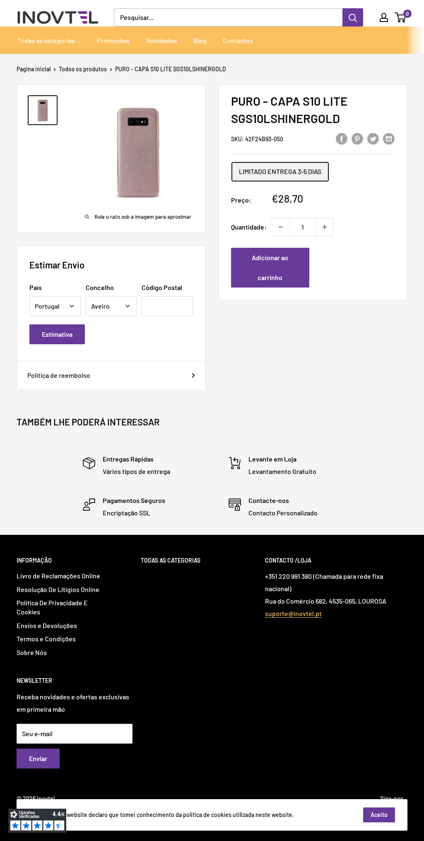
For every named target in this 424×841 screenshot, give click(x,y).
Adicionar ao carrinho (270, 267)
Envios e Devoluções (47, 625)
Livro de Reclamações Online (58, 576)
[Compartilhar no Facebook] (341, 138)
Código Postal (162, 287)
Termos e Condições (46, 639)
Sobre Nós (32, 652)
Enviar (38, 758)
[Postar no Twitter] (373, 138)
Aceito (379, 814)
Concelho (100, 287)
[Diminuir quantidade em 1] (280, 227)
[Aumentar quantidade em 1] (324, 227)
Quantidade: (249, 227)
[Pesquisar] (352, 17)
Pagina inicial (34, 68)
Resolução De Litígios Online (58, 589)
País (35, 287)
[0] (400, 17)
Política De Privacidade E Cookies (52, 607)
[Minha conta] (384, 17)
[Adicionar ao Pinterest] (357, 138)
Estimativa (57, 334)
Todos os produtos (83, 68)
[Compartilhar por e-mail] (389, 138)
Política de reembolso (58, 375)
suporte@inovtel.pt (293, 613)
